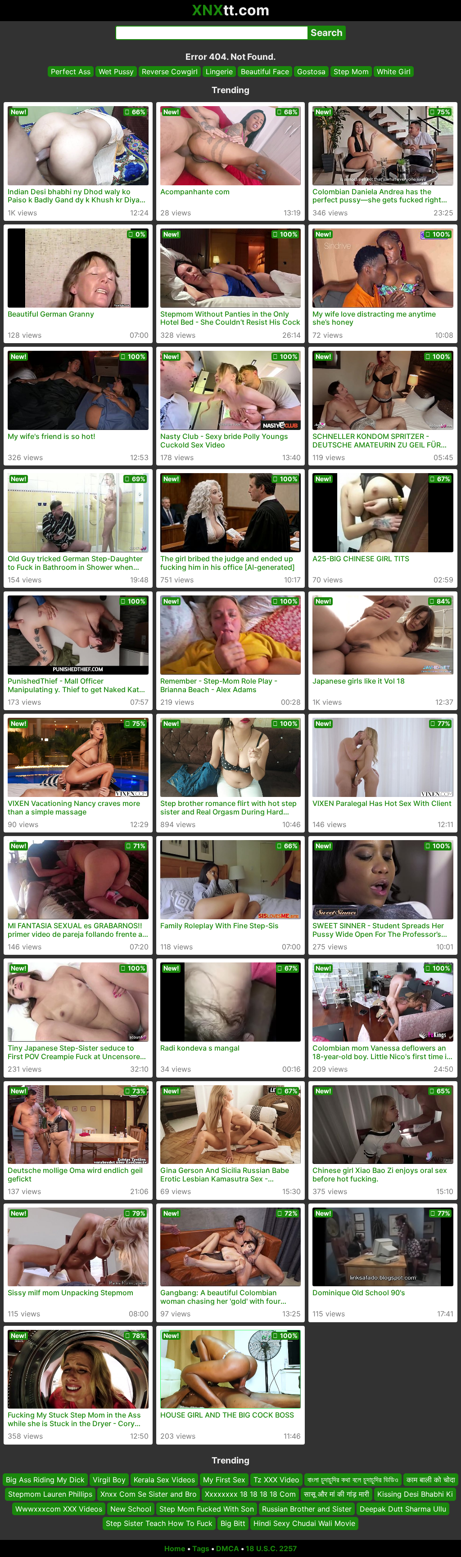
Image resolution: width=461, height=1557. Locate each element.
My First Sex (224, 1479)
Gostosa (311, 71)
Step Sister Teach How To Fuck (159, 1523)
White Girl (394, 71)
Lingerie (219, 71)
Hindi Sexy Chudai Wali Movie (304, 1523)
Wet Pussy (116, 71)
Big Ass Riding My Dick (45, 1479)
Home (174, 1548)
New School (130, 1508)
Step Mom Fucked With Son (206, 1508)
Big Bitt (233, 1523)
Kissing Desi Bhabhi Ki (415, 1494)
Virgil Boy (109, 1479)
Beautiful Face (265, 71)
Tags (200, 1548)
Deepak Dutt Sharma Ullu (403, 1508)
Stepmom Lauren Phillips (50, 1494)
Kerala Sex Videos (164, 1479)
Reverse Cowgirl (170, 71)
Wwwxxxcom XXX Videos (58, 1508)
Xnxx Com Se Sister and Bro (148, 1494)
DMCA (227, 1548)
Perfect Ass (70, 71)
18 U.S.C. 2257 (271, 1548)
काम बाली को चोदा (431, 1479)
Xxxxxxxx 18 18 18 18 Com (250, 1494)
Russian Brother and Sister (307, 1508)
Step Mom (351, 71)
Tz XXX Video (276, 1479)
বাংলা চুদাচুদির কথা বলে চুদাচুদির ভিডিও (352, 1479)
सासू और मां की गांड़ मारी (336, 1494)
